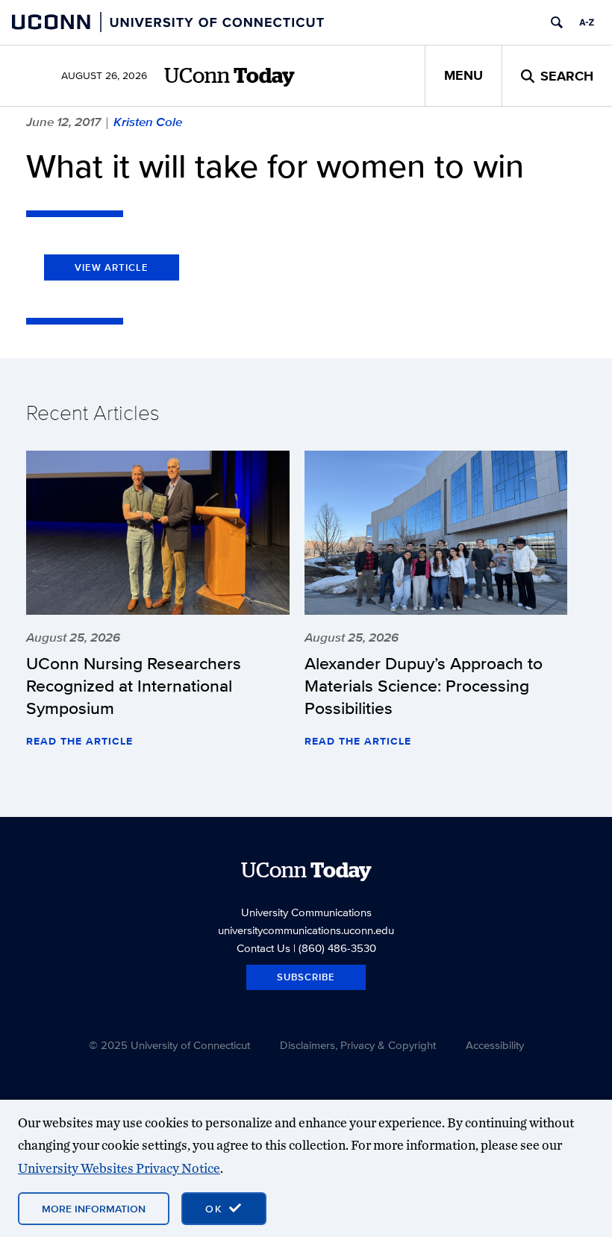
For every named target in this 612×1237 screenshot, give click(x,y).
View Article (112, 267)
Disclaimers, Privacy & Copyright (358, 1045)
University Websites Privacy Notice (119, 1168)
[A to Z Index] (587, 22)
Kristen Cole (147, 122)
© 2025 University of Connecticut (169, 1045)
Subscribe (306, 977)
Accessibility (495, 1045)
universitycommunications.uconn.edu (306, 930)
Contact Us (263, 948)
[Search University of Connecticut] (557, 22)
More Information (94, 1208)
